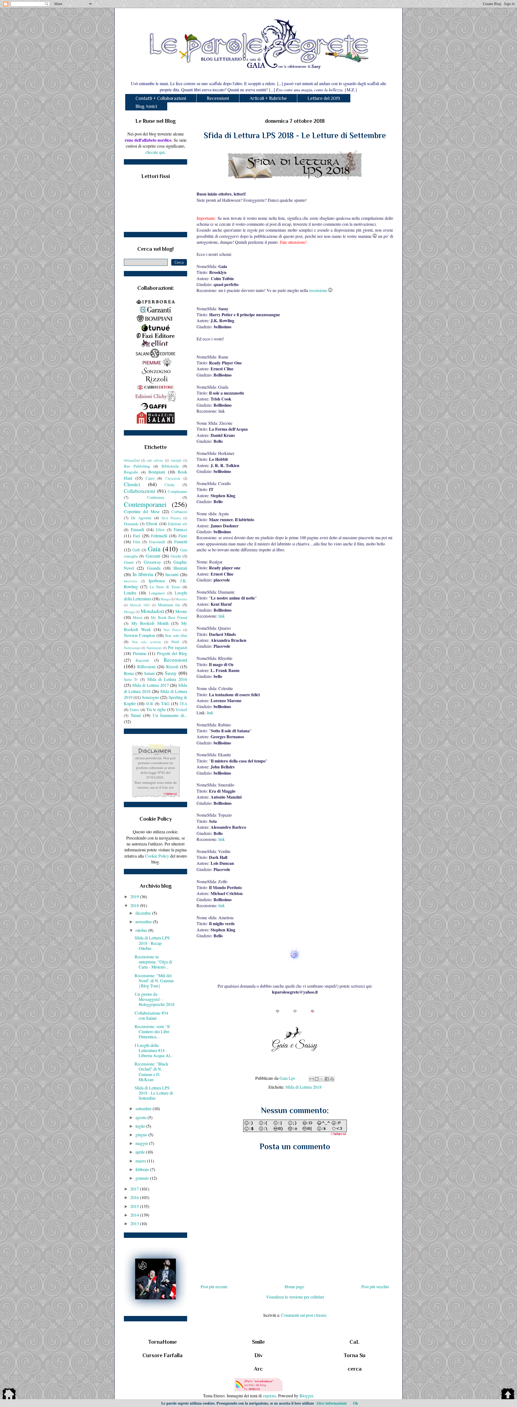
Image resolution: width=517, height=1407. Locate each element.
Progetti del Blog (172, 653)
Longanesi (157, 592)
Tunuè (136, 715)
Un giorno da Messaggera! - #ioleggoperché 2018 (154, 999)
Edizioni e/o (177, 523)
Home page (294, 1286)
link (221, 616)
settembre (144, 1108)
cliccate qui (155, 152)
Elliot (160, 529)
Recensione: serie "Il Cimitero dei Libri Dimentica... (152, 1031)
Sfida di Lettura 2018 (303, 1087)
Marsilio (181, 599)
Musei (137, 617)
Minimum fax (169, 604)
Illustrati (180, 568)
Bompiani (156, 472)
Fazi (136, 535)
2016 (135, 1197)
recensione (318, 290)
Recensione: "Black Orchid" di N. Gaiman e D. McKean (151, 1071)
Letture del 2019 (324, 98)
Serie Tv (131, 679)
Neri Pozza (172, 629)
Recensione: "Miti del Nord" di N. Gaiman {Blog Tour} (154, 980)
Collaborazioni (139, 490)
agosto (141, 1117)
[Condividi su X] (321, 1079)
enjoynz (269, 1395)
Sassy (171, 673)
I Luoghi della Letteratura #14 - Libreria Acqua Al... (154, 1050)
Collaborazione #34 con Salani (151, 1015)
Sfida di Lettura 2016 (167, 679)
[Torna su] (508, 1394)
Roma (129, 673)
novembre (144, 921)
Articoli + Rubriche (268, 98)
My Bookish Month (150, 623)
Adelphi (175, 460)
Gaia (154, 548)
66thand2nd (131, 460)
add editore (155, 460)
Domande (131, 523)
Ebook (152, 523)
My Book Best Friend (169, 617)
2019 (135, 896)
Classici (132, 484)
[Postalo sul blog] (316, 1079)
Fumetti (180, 541)
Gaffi (136, 549)
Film (136, 541)
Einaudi (137, 529)
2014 (135, 1215)
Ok (355, 1403)
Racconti (142, 660)
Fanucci (180, 529)
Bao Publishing (137, 466)
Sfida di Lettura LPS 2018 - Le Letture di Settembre (154, 1093)
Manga (165, 599)
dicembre (143, 913)
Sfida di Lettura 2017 (150, 685)
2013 (135, 1223)
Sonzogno (150, 697)
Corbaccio (179, 511)
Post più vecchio (375, 1286)
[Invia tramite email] (311, 1079)
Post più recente (214, 1286)
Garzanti (153, 556)
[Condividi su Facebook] (327, 1079)
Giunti (129, 562)
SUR (149, 703)
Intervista (130, 581)
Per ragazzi (177, 647)
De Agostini (141, 517)
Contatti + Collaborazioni (160, 98)
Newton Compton (139, 635)
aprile (140, 1152)
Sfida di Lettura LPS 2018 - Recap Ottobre (152, 943)
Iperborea (157, 580)
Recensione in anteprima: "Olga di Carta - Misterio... (153, 962)
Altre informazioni (331, 1403)
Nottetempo (132, 647)
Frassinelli (157, 541)
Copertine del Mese (142, 511)
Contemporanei (145, 504)
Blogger (306, 1395)
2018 (135, 905)
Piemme (139, 653)
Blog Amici (146, 106)
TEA (183, 703)
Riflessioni (146, 666)
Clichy (170, 484)
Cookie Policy (157, 856)
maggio (142, 1143)
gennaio (142, 1178)
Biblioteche (170, 466)
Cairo (150, 478)
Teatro (134, 709)
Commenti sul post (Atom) (303, 1315)
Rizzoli (172, 666)
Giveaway (152, 562)
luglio (140, 1126)
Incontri (172, 574)
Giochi (176, 556)
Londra (130, 592)
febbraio (142, 1169)
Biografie (131, 472)
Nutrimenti (154, 647)
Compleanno (177, 491)
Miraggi (129, 611)
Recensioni (218, 98)
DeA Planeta (171, 518)
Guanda (153, 568)
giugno (141, 1134)
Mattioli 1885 (140, 604)
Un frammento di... (170, 715)
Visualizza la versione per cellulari (295, 1297)
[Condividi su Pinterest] (332, 1079)
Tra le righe (156, 709)
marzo (141, 1161)
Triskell (181, 709)
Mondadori (152, 611)
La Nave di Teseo (165, 586)
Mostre (181, 611)
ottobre (141, 930)
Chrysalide (172, 478)
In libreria (142, 574)
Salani (149, 673)
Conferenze (155, 497)
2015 (135, 1206)
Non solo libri (176, 635)
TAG (165, 703)
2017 (135, 1189)
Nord (175, 641)
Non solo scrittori (146, 641)
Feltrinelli (159, 535)
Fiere (183, 535)
